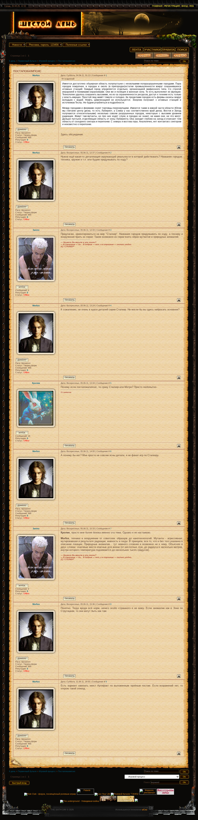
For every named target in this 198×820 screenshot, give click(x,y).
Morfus (36, 75)
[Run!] (136, 801)
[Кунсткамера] (125, 801)
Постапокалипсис (66, 61)
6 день (12, 61)
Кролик (36, 383)
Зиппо (36, 230)
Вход (185, 6)
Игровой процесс (47, 61)
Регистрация (172, 6)
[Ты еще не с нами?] (102, 794)
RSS (191, 6)
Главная (157, 6)
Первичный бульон (27, 61)
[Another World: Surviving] (108, 801)
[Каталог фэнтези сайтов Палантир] (86, 794)
